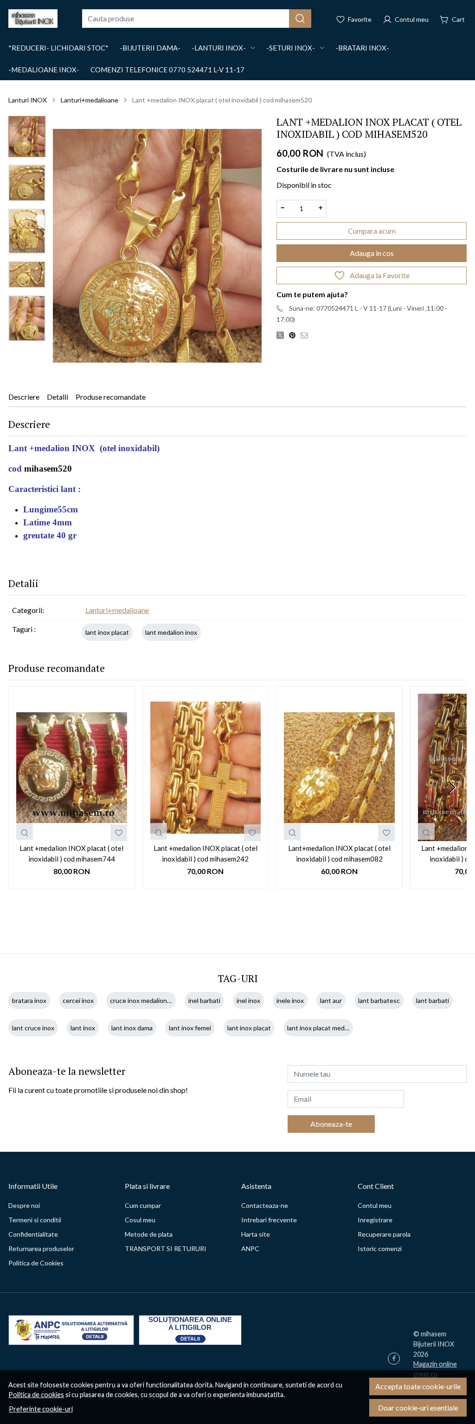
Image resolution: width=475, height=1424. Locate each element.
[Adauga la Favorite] (119, 833)
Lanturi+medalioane (89, 100)
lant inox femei (190, 1028)
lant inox (83, 1028)
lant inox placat (107, 632)
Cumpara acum (372, 230)
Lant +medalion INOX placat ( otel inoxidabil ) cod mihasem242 (205, 853)
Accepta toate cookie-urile (418, 1386)
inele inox (290, 1000)
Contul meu (375, 1205)
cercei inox (78, 1000)
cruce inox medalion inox (145, 1000)
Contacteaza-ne (264, 1205)
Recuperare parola (384, 1234)
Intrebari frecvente (269, 1220)
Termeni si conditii (34, 1220)
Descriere (23, 396)
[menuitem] (26, 136)
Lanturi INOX (27, 100)
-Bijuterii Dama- (150, 48)
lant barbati (432, 1000)
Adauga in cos (372, 253)
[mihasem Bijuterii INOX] (33, 18)
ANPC (250, 1248)
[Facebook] (396, 1359)
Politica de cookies (36, 1394)
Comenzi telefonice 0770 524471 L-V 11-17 (167, 69)
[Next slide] (451, 787)
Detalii (57, 396)
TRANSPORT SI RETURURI (165, 1248)
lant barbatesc (379, 1000)
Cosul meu (140, 1220)
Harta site (255, 1234)
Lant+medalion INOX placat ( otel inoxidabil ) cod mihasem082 (339, 853)
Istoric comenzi (380, 1248)
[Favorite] (353, 18)
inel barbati (204, 1000)
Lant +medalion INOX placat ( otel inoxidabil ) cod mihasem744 (71, 853)
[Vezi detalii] (24, 831)
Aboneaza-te (331, 1123)
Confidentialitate (33, 1234)
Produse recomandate (111, 396)
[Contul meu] (405, 18)
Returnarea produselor (41, 1248)
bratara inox (29, 1000)
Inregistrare (375, 1220)
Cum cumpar (143, 1205)
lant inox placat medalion (322, 1028)
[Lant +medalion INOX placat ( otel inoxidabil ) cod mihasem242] (205, 767)
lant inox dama (132, 1028)
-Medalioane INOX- (43, 69)
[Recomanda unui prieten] (307, 334)
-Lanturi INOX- (219, 48)
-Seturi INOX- (290, 48)
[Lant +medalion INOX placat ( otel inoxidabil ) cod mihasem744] (71, 767)
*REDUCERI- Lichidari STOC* (58, 48)
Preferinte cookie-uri (41, 1409)
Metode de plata (149, 1234)
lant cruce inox (33, 1028)
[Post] (282, 334)
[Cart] (452, 18)
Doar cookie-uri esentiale (418, 1407)
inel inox (248, 1000)
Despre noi (24, 1205)
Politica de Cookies (36, 1263)
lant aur (331, 1000)
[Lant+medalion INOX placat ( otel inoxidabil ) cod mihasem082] (339, 767)
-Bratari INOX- (362, 48)
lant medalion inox (171, 632)
